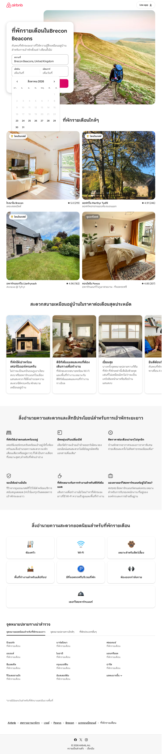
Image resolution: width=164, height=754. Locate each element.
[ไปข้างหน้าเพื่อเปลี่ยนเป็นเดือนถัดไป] (54, 81)
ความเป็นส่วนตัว (75, 748)
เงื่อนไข (90, 748)
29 (54, 120)
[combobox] (40, 61)
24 (23, 120)
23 (17, 120)
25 (29, 120)
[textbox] (25, 73)
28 (48, 120)
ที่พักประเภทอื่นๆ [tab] (88, 631)
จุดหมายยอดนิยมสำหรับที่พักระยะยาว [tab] (25, 631)
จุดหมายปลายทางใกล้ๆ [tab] (62, 631)
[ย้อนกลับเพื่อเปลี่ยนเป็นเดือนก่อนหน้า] (17, 81)
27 (42, 120)
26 (35, 120)
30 (17, 127)
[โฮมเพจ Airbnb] (14, 5)
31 (23, 127)
